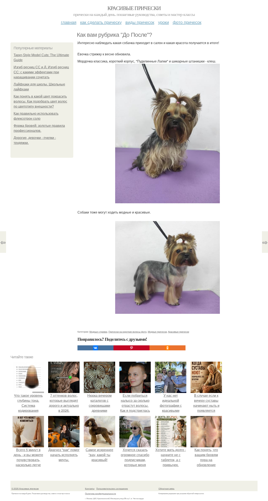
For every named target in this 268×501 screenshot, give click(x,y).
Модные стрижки (98, 331)
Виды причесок (139, 22)
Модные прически (157, 331)
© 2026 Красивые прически (25, 488)
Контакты (89, 488)
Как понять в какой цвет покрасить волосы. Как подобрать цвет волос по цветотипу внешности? (40, 101)
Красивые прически (134, 7)
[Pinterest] (131, 347)
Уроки (163, 22)
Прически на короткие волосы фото (127, 331)
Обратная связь (166, 488)
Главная (68, 22)
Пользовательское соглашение (112, 488)
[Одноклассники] (167, 347)
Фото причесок (187, 22)
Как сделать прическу (101, 22)
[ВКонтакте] (95, 347)
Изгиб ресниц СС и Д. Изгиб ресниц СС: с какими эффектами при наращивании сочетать (41, 72)
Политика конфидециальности (100, 493)
